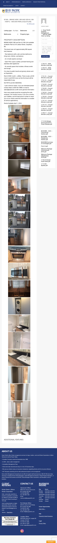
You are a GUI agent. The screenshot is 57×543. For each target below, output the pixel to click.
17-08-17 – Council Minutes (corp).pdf (46, 113)
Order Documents (8, 5)
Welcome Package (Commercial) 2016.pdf (46, 150)
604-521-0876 (25, 508)
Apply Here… (42, 509)
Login (16, 5)
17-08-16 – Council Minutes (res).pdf (46, 109)
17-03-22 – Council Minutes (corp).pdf (46, 85)
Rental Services (26, 1)
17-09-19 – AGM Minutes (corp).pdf (46, 64)
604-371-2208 (25, 521)
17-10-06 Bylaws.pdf (44, 164)
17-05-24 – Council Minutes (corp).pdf (46, 93)
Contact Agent (45, 56)
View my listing (45, 36)
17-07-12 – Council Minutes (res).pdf (46, 105)
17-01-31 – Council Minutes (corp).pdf (46, 77)
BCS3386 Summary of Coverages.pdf (47, 142)
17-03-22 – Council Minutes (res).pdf (46, 89)
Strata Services (16, 1)
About (7, 1)
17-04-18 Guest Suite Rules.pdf (45, 160)
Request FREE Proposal (39, 1)
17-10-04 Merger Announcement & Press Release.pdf (46, 122)
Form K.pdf (44, 146)
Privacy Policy (42, 523)
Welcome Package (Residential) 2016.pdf (46, 155)
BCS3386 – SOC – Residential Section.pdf (46, 137)
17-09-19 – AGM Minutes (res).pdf (46, 68)
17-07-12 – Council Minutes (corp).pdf (46, 101)
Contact (23, 5)
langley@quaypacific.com (30, 525)
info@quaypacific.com (29, 511)
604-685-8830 (25, 493)
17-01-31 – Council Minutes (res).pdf (46, 81)
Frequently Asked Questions (46, 516)
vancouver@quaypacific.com (27, 498)
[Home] (3, 2)
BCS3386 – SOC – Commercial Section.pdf (46, 132)
